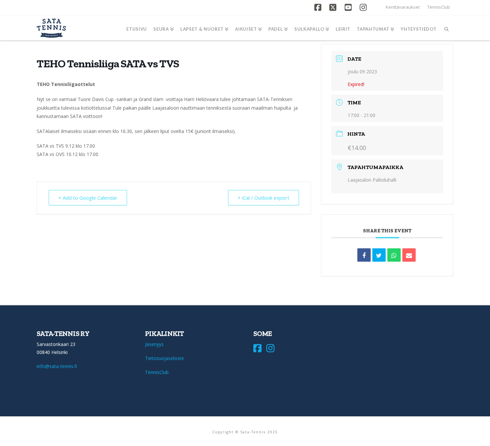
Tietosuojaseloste (164, 358)
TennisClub (438, 7)
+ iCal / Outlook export (263, 197)
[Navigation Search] (446, 27)
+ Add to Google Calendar (87, 197)
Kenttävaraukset (403, 7)
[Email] (409, 255)
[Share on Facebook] (364, 255)
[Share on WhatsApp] (394, 255)
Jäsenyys (154, 344)
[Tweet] (379, 255)
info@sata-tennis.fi (57, 366)
